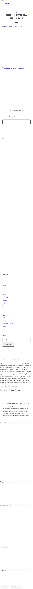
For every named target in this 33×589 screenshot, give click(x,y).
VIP (3, 305)
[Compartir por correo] (27, 122)
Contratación (5, 317)
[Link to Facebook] (21, 358)
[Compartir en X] (11, 122)
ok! (2, 386)
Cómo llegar (5, 297)
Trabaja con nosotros (7, 323)
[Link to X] (26, 358)
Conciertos (5, 277)
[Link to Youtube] (29, 358)
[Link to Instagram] (24, 358)
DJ (16, 12)
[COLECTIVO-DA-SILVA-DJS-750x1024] (16, 45)
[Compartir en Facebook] (5, 122)
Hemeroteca (5, 285)
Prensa (4, 320)
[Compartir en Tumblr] (22, 122)
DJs (3, 282)
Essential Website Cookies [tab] (6, 423)
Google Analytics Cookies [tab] (6, 482)
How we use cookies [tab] (5, 399)
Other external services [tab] (6, 505)
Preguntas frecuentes (7, 303)
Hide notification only (16, 587)
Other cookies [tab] (3, 547)
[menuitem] (7, 359)
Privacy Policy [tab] (3, 570)
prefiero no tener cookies (11, 386)
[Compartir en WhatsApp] (16, 122)
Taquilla (4, 326)
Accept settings (4, 587)
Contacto (4, 300)
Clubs (3, 279)
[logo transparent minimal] (13, 3)
